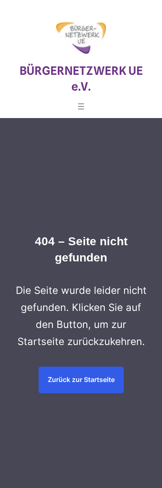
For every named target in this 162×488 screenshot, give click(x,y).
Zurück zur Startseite (81, 379)
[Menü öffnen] (81, 106)
